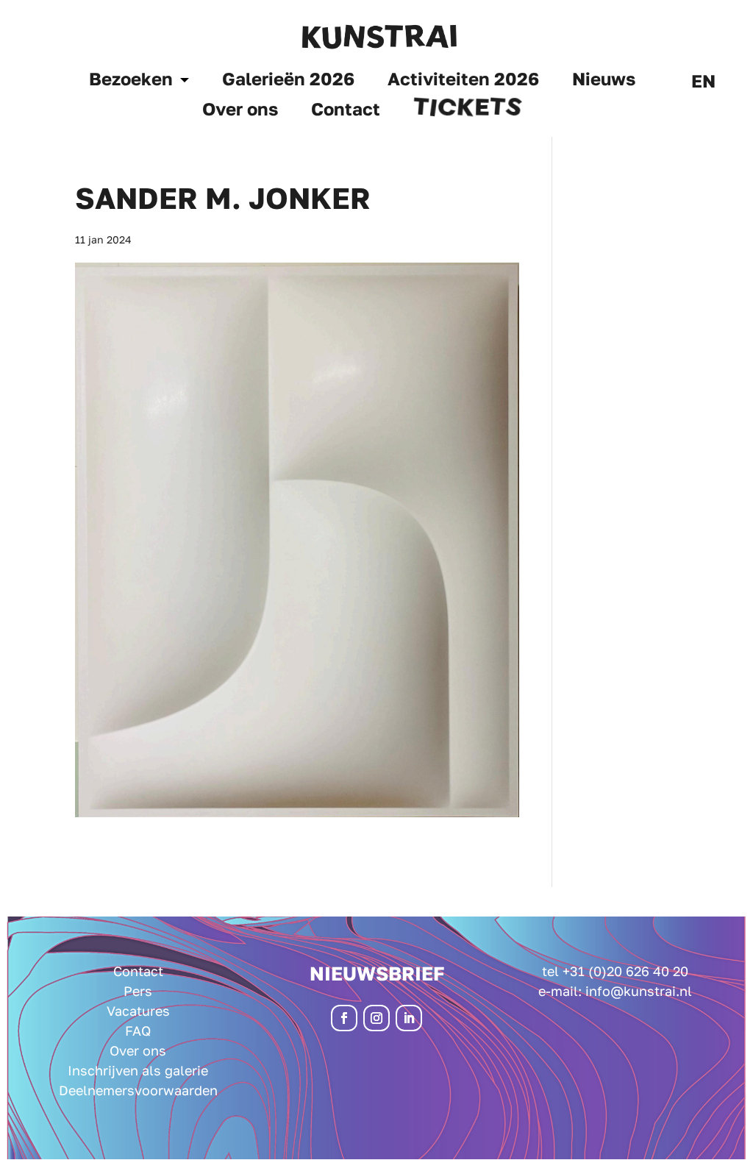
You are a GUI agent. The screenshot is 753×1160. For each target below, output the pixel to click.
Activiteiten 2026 (463, 81)
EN (703, 83)
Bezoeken (131, 81)
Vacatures (138, 1011)
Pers (138, 991)
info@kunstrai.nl (638, 991)
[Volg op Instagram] (376, 1018)
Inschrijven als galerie (138, 1070)
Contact (345, 111)
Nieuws (603, 81)
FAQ (138, 1030)
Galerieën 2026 (288, 81)
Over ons (240, 111)
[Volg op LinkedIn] (409, 1018)
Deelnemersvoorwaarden (138, 1090)
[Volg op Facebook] (344, 1018)
